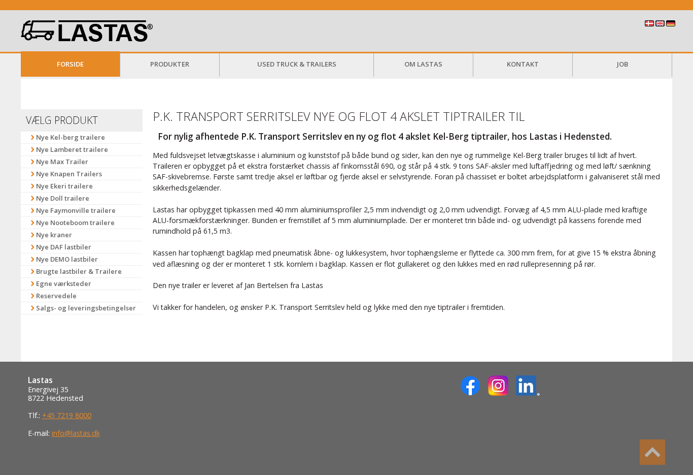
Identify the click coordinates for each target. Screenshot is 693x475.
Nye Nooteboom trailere (75, 222)
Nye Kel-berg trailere (70, 137)
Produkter (169, 64)
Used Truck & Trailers (296, 64)
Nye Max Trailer (62, 161)
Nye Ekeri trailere (64, 186)
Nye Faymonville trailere (76, 210)
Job (622, 64)
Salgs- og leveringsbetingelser (86, 307)
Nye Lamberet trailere (72, 149)
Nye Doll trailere (62, 198)
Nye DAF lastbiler (63, 246)
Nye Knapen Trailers (69, 173)
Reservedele (56, 295)
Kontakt (523, 64)
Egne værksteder (63, 283)
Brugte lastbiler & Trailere (79, 271)
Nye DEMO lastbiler (67, 259)
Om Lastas (423, 64)
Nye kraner (54, 234)
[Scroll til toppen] (652, 452)
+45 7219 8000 (66, 415)
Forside (70, 64)
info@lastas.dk (76, 433)
